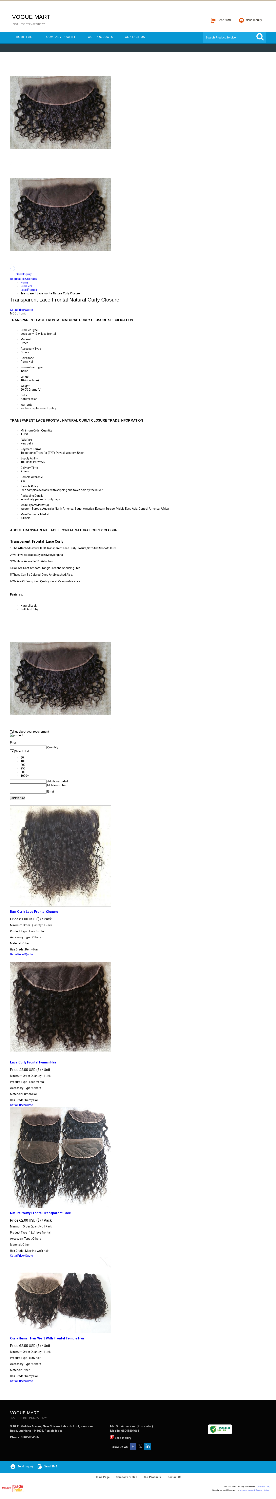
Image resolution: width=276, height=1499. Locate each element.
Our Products (100, 36)
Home (24, 282)
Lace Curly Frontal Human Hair (33, 1062)
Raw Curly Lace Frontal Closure (34, 912)
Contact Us (135, 36)
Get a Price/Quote (21, 309)
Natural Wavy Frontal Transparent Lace (40, 1213)
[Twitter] (140, 1448)
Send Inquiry (23, 274)
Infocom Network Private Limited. (255, 1490)
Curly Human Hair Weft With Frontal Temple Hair (47, 1338)
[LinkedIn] (147, 1448)
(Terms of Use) (263, 1486)
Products (26, 286)
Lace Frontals (29, 289)
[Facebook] (133, 1448)
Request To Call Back (23, 278)
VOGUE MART (31, 20)
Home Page (25, 36)
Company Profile (61, 36)
